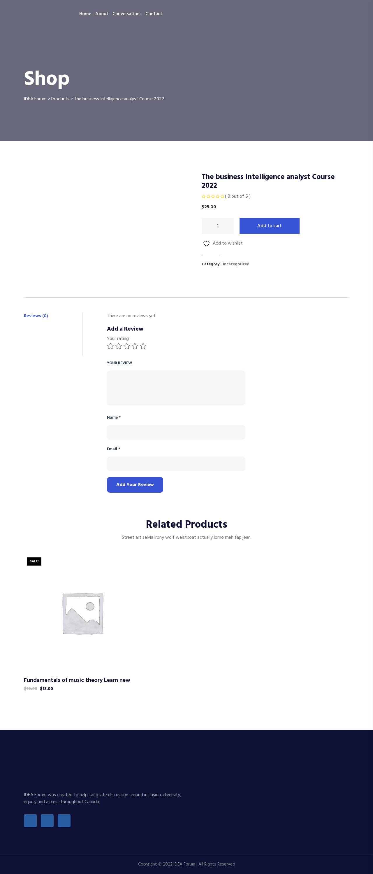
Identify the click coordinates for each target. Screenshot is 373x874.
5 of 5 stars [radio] (143, 346)
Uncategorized (235, 264)
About (101, 14)
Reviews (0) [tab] (36, 316)
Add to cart (269, 226)
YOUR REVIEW (119, 363)
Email (113, 449)
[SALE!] (82, 613)
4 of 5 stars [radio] (134, 346)
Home (85, 14)
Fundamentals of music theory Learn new (77, 680)
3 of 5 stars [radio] (126, 346)
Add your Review (135, 485)
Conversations (126, 14)
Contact (153, 14)
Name (114, 417)
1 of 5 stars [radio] (110, 346)
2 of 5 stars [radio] (118, 346)
